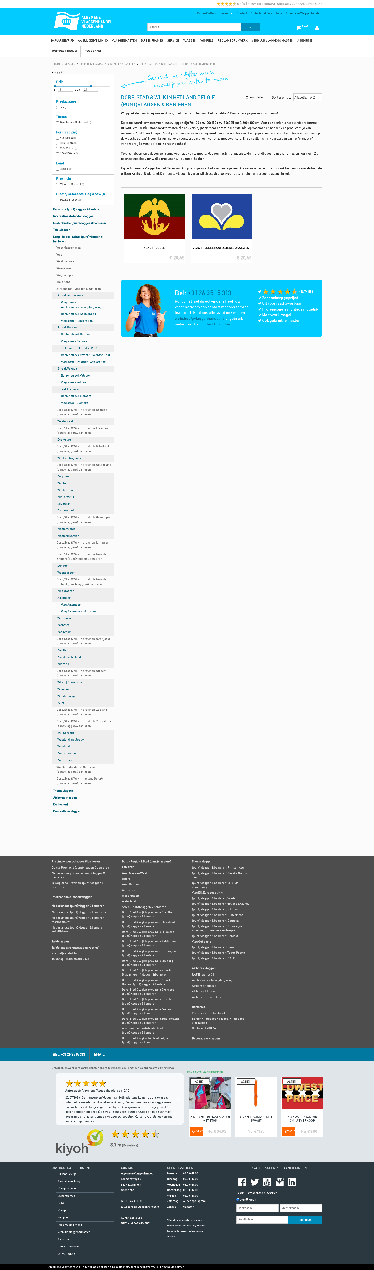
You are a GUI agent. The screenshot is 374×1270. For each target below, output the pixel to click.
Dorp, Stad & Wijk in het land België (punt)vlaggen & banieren (79, 781)
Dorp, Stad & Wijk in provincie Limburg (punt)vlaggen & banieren (82, 545)
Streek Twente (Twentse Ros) (77, 348)
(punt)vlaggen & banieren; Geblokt (215, 936)
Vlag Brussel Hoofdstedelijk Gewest (222, 247)
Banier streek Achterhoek (78, 313)
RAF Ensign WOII (203, 974)
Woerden (63, 689)
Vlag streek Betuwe (74, 341)
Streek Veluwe (67, 368)
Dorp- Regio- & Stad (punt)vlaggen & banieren (78, 239)
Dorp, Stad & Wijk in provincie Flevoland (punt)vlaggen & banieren (83, 431)
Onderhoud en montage (266, 13)
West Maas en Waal (68, 247)
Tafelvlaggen (61, 229)
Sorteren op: (282, 97)
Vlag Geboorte (201, 941)
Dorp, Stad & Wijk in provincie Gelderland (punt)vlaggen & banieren (83, 467)
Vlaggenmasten (124, 40)
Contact (242, 13)
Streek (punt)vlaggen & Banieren (78, 288)
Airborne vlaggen (65, 797)
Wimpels (207, 40)
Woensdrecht (66, 572)
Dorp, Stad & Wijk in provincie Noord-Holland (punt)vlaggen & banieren (81, 582)
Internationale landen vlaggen (73, 216)
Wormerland (65, 618)
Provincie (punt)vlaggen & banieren (77, 209)
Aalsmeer (64, 597)
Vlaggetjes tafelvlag (65, 953)
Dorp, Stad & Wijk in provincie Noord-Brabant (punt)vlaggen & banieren (81, 557)
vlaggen (189, 40)
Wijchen (62, 483)
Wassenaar (63, 268)
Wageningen (65, 275)
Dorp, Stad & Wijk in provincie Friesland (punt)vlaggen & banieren (82, 449)
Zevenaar (63, 503)
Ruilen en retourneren (211, 14)
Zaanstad (63, 625)
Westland (63, 746)
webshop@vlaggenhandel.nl (199, 319)
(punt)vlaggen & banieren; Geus (213, 947)
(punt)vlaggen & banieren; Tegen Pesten (219, 952)
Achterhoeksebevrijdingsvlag (212, 980)
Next (178, 1099)
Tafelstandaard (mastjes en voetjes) (76, 947)
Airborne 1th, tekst (204, 991)
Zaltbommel (65, 510)
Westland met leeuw (71, 739)
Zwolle (62, 650)
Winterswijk (65, 496)
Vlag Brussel (154, 247)
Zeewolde (64, 439)
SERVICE (173, 40)
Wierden (63, 664)
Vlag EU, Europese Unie (207, 892)
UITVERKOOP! (91, 51)
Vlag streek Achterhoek (77, 320)
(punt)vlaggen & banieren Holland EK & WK (220, 903)
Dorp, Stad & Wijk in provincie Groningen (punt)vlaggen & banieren (83, 520)
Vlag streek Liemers (74, 402)
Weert (60, 254)
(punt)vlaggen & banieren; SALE (213, 958)
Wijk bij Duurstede (69, 682)
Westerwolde (66, 529)
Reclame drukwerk (233, 40)
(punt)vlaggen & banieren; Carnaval (215, 920)
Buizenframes (152, 40)
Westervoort (65, 490)
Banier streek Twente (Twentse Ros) (85, 355)
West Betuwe (65, 261)
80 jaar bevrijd (62, 40)
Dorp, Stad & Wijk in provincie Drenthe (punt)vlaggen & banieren (81, 412)
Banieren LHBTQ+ (204, 1028)
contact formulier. (215, 324)
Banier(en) (60, 804)
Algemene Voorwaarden (63, 1267)
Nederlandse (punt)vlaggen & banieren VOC (81, 912)
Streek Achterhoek (70, 295)
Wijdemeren (65, 590)
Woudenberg (66, 696)
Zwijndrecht (65, 732)
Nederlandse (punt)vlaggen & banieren (79, 223)
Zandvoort (64, 632)
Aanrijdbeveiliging (93, 40)
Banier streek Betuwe (75, 334)
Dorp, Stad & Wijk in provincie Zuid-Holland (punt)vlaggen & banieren (85, 724)
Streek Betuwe (67, 327)
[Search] (250, 27)
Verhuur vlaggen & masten (272, 40)
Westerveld (65, 421)
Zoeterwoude (66, 753)
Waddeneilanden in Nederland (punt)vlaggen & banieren (76, 769)
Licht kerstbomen (64, 51)
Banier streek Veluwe (75, 375)
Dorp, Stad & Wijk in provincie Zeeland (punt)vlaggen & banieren (81, 712)
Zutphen (63, 476)
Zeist (60, 703)
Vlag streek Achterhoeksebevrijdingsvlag (81, 305)
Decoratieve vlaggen (67, 811)
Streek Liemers (68, 389)
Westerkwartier (68, 535)
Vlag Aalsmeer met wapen (78, 611)
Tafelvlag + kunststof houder (70, 959)
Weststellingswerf (69, 458)
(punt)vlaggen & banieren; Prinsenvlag (218, 867)
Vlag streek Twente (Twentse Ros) (84, 361)
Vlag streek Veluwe (74, 382)
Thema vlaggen (63, 790)
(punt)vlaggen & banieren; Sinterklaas (217, 915)
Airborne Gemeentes (206, 997)
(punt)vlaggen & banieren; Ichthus (215, 909)
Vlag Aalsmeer (71, 604)
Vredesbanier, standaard (208, 1013)
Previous (61, 1099)
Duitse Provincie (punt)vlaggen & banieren (80, 867)
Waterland (63, 281)
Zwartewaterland (69, 657)
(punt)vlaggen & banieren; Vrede (214, 898)
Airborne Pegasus (204, 985)
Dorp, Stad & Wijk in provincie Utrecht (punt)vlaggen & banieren (81, 673)
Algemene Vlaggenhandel (303, 13)
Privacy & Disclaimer (171, 1267)
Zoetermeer (65, 760)
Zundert (62, 565)
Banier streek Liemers (76, 396)
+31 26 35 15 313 (209, 293)
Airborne (304, 40)
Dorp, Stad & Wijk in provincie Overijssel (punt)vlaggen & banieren (83, 641)
